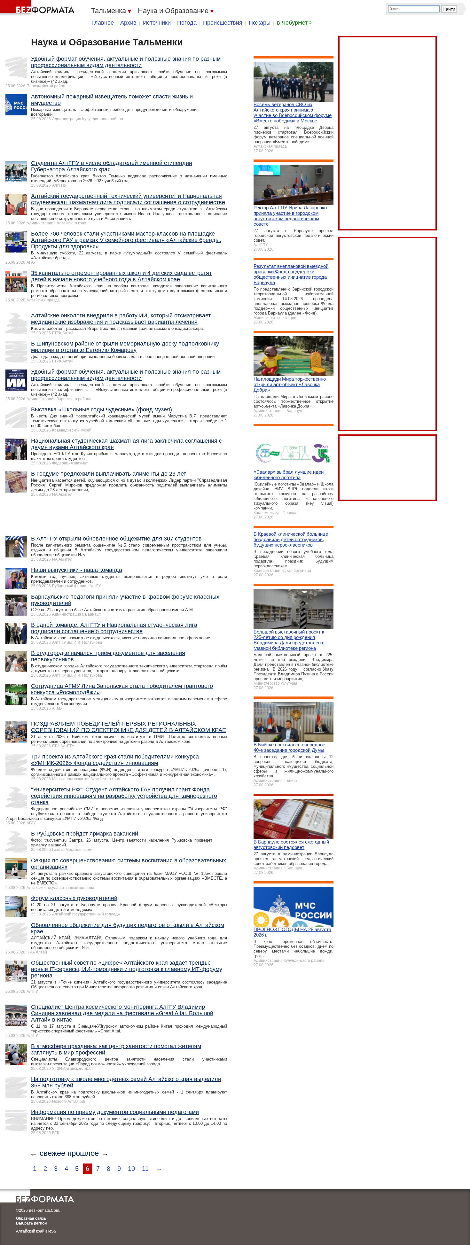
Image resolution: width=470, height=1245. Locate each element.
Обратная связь (31, 1218)
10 (131, 1168)
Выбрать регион (31, 1223)
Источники (157, 22)
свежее (52, 1153)
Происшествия (222, 22)
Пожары (259, 22)
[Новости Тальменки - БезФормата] (38, 8)
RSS (52, 1231)
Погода (187, 22)
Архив (128, 22)
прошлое (83, 1153)
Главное (102, 22)
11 (145, 1168)
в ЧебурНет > (295, 22)
